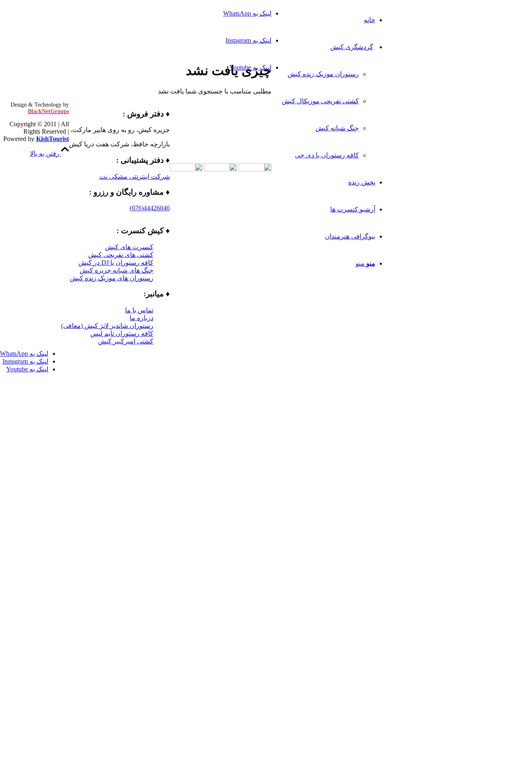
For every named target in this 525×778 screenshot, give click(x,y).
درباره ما (141, 317)
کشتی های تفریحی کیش (120, 254)
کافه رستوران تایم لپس (121, 333)
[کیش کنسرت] (463, 38)
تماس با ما (139, 310)
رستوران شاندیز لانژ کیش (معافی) (107, 325)
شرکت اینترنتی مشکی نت (134, 176)
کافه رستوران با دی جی (327, 155)
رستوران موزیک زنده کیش (323, 74)
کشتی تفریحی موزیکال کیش (320, 101)
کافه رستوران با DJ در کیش (115, 262)
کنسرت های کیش (129, 246)
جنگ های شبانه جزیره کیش (116, 270)
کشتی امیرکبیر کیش (125, 341)
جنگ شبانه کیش (337, 128)
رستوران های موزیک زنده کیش (111, 278)
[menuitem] (328, 20)
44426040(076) (150, 208)
